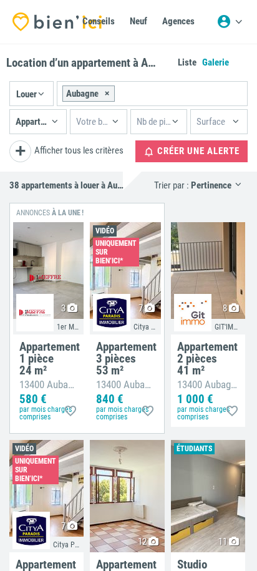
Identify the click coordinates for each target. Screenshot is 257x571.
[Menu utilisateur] (229, 22)
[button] (31, 93)
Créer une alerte (197, 151)
